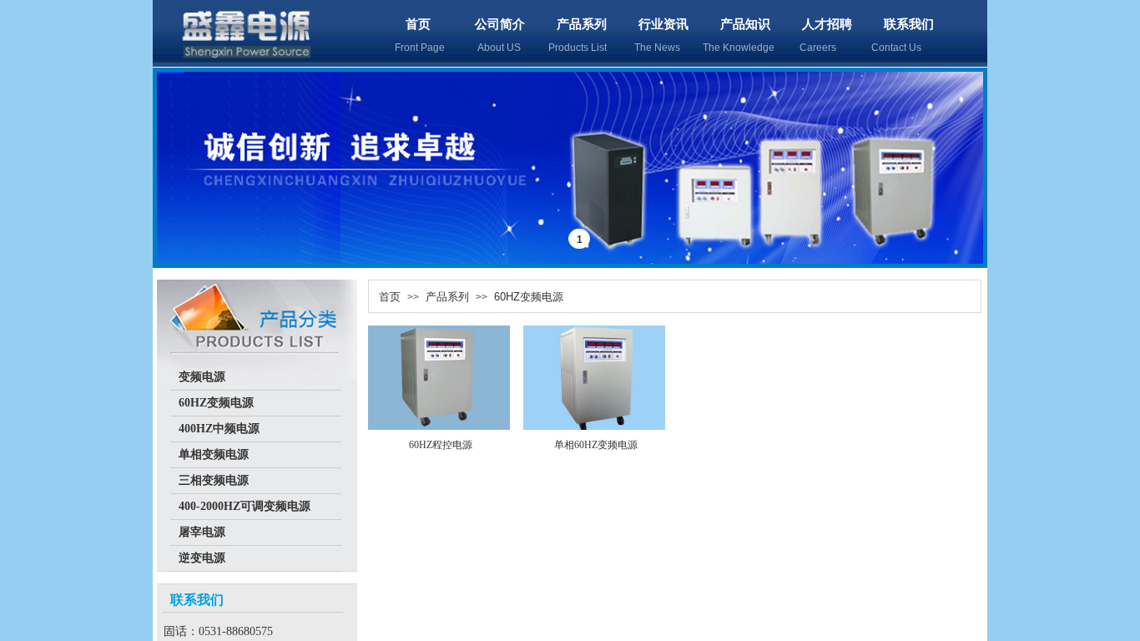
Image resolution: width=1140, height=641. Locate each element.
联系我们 (909, 24)
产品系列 (582, 24)
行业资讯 (663, 24)
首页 (418, 24)
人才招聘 (827, 24)
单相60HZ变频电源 (596, 445)
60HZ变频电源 (528, 296)
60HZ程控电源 (440, 445)
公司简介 (500, 24)
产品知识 (745, 24)
